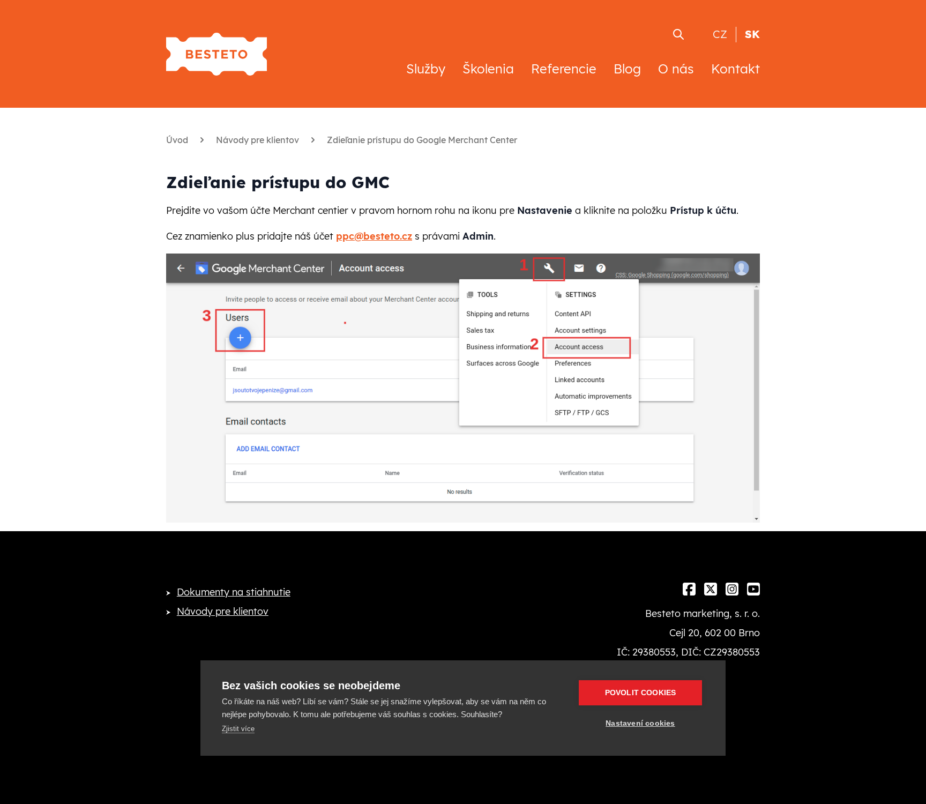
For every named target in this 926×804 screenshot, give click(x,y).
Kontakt (735, 69)
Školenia (488, 69)
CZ (720, 34)
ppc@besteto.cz (374, 236)
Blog (627, 69)
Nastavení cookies (640, 723)
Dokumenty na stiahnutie (233, 592)
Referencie (563, 69)
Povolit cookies (640, 693)
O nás (676, 69)
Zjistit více (238, 729)
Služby (425, 69)
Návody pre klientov (222, 611)
